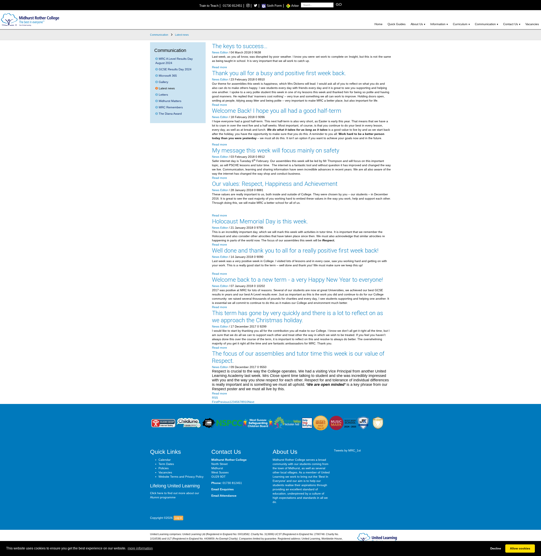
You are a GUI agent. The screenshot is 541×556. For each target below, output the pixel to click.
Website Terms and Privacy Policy (181, 476)
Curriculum (460, 24)
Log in (178, 518)
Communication (485, 24)
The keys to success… (240, 46)
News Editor (220, 52)
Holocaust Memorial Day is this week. (260, 221)
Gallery (163, 82)
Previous (224, 402)
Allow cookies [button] (520, 548)
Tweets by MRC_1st (347, 450)
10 (246, 402)
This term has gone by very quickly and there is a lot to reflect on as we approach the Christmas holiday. (297, 317)
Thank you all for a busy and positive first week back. (279, 73)
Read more (219, 67)
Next (251, 402)
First (215, 402)
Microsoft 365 (167, 75)
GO (339, 4)
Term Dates (166, 464)
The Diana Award (170, 113)
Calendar (164, 459)
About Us (417, 24)
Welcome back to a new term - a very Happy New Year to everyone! (297, 279)
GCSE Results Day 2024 (174, 69)
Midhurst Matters (169, 101)
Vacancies (532, 24)
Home (378, 24)
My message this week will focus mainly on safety (275, 150)
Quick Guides (397, 24)
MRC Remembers (170, 107)
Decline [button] (495, 548)
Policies (163, 468)
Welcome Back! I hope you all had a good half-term (276, 110)
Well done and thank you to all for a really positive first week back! (295, 250)
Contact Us (510, 24)
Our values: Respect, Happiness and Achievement (274, 183)
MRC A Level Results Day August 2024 (174, 61)
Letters (163, 94)
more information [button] (140, 548)
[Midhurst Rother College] (29, 19)
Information (437, 24)
